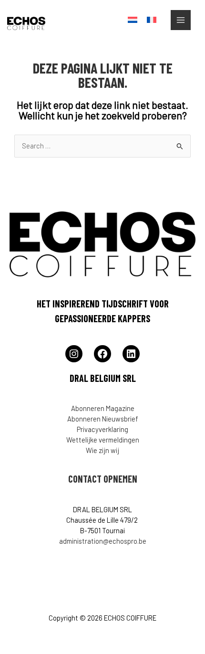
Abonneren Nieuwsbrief (102, 418)
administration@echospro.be (102, 541)
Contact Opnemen (102, 479)
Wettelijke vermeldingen (102, 439)
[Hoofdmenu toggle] (181, 20)
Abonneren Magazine (102, 408)
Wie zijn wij (102, 450)
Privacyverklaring (102, 429)
